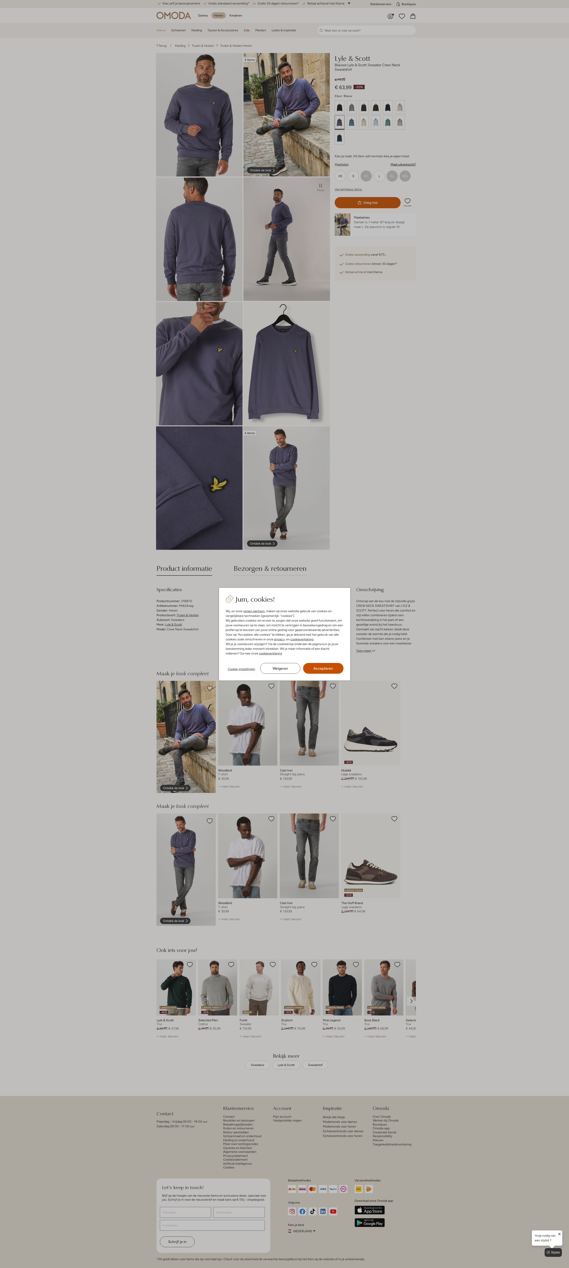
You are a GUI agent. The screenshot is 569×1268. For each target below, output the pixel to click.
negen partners (254, 611)
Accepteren (323, 668)
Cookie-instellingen (241, 669)
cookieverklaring (301, 639)
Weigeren (280, 668)
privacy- (280, 639)
